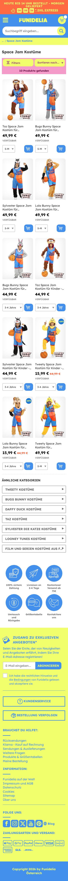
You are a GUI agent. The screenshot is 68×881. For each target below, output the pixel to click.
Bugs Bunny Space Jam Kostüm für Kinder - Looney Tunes (15, 287)
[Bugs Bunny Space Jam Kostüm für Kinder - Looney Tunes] (17, 258)
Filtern (16, 63)
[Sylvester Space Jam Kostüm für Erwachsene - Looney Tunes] (17, 179)
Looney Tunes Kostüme (25, 539)
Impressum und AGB (18, 783)
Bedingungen (22, 679)
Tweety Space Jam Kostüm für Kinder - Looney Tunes (48, 366)
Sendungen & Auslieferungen (24, 749)
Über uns (9, 800)
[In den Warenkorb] (28, 149)
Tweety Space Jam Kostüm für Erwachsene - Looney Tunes (50, 445)
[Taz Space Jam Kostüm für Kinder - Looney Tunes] (50, 258)
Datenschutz (12, 787)
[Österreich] (6, 824)
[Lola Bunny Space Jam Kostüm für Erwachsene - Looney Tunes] (50, 179)
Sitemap (9, 795)
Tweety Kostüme (19, 489)
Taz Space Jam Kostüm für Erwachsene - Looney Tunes (17, 128)
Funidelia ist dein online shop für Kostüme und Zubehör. (33, 20)
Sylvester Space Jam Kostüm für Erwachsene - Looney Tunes (17, 207)
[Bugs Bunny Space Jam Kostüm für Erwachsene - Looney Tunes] (50, 100)
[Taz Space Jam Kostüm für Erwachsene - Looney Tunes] (17, 100)
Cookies (8, 791)
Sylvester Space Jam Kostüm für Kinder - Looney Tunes (17, 366)
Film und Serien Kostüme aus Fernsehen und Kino (35, 549)
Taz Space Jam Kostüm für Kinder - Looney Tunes (48, 287)
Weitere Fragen (14, 753)
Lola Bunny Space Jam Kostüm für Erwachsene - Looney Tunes (50, 207)
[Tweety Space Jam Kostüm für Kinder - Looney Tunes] (50, 338)
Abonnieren (48, 666)
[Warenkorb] (62, 20)
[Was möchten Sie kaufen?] (5, 20)
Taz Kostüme (16, 519)
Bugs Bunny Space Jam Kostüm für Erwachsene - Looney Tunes (50, 128)
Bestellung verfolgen (36, 715)
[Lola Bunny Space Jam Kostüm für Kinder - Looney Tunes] (17, 417)
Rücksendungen (14, 740)
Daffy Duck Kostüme (23, 509)
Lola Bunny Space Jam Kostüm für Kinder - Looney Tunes (14, 445)
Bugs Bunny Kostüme (23, 499)
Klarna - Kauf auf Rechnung (23, 744)
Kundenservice (37, 701)
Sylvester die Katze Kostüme (30, 529)
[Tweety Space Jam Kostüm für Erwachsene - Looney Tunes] (50, 417)
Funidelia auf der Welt (19, 779)
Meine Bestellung (15, 761)
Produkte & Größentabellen (22, 757)
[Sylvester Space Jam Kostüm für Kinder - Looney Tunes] (17, 338)
